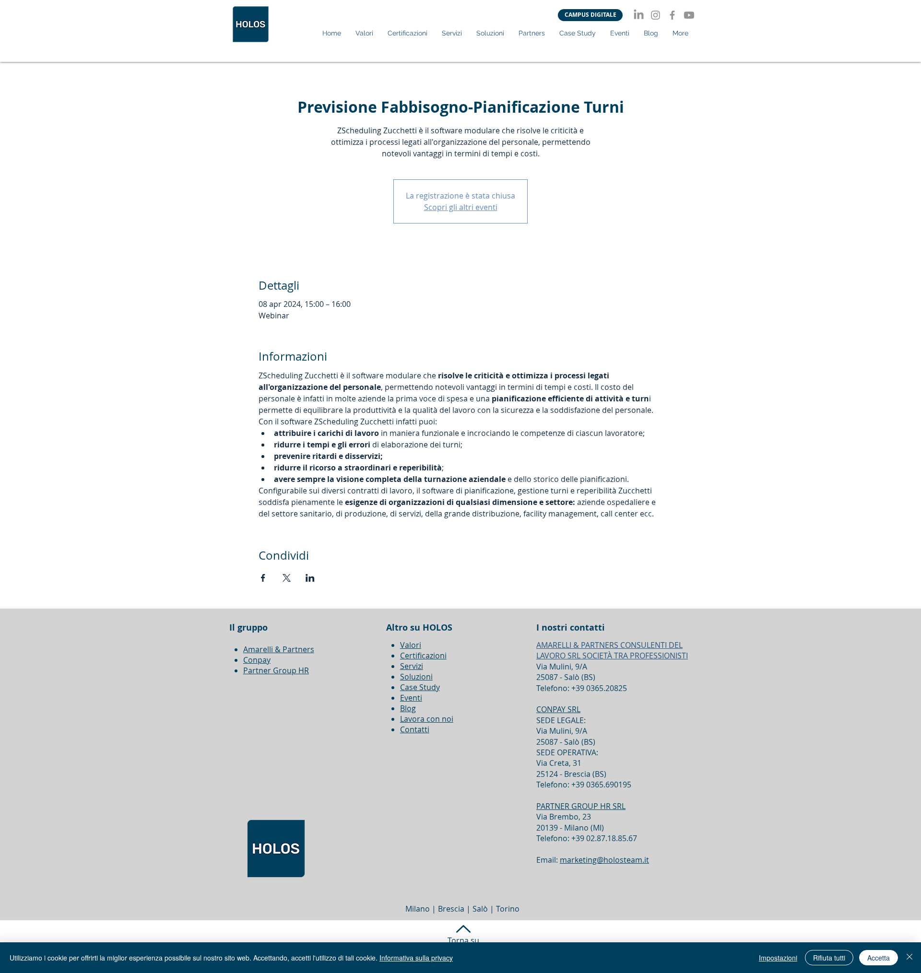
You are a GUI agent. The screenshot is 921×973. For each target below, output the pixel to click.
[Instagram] (655, 15)
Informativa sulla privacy (416, 957)
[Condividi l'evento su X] (286, 578)
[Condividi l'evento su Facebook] (263, 578)
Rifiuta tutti (829, 957)
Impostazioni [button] (778, 957)
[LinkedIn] (639, 15)
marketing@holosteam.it (604, 860)
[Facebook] (672, 15)
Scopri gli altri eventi (460, 207)
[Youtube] (689, 15)
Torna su (463, 940)
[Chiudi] (909, 957)
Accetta (878, 957)
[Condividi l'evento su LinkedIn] (310, 578)
